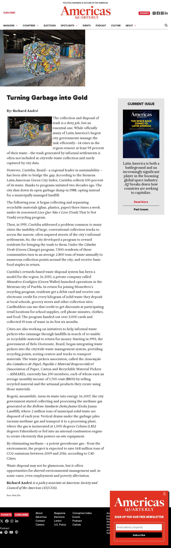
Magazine (59, 513)
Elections (50, 25)
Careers (40, 524)
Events (87, 25)
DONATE (144, 13)
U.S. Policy (60, 524)
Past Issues (141, 209)
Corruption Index (82, 513)
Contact (40, 520)
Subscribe (21, 514)
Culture (116, 25)
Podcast (101, 25)
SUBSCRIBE (9, 13)
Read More (141, 202)
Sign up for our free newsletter (139, 517)
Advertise (41, 516)
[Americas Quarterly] (85, 12)
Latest (57, 520)
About (39, 513)
